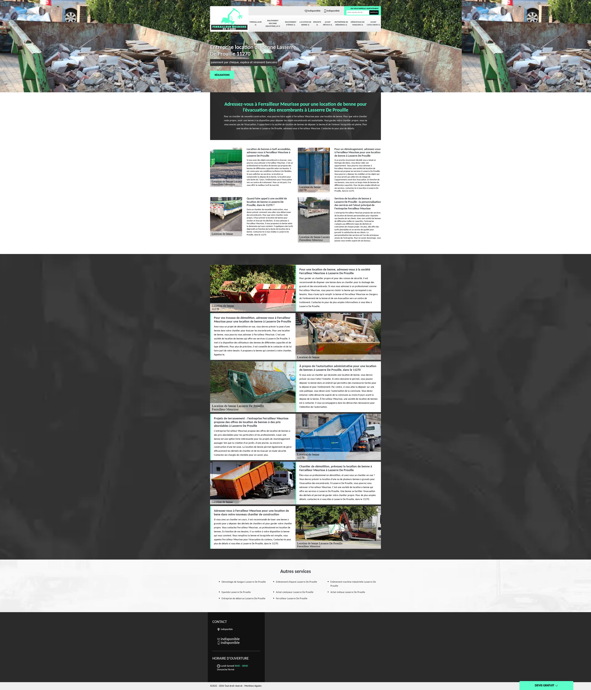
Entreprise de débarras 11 (341, 23)
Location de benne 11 (305, 23)
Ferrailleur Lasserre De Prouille (291, 598)
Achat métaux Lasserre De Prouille (347, 592)
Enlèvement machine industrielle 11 (273, 23)
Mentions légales (252, 686)
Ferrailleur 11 (256, 23)
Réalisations (222, 75)
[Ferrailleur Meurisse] (229, 17)
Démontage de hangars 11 (357, 23)
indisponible (314, 11)
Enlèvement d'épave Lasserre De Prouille (296, 582)
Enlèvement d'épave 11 (290, 23)
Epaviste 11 (317, 23)
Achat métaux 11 (327, 23)
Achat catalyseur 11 (373, 23)
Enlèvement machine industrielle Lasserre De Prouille (353, 584)
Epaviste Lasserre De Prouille (236, 592)
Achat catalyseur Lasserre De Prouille (294, 592)
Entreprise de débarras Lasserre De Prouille (243, 598)
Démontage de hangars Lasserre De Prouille (244, 582)
